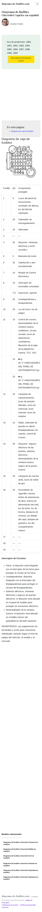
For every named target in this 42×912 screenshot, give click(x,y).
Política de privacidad (28, 905)
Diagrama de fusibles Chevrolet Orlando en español (20, 864)
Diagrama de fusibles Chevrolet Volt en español (18, 857)
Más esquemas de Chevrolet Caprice (21, 59)
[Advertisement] (21, 94)
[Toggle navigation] (37, 4)
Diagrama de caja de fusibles (22, 131)
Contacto (5, 907)
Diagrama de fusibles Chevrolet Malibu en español (19, 850)
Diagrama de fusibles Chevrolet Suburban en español (20, 871)
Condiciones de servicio (10, 905)
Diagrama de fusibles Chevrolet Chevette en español (20, 843)
